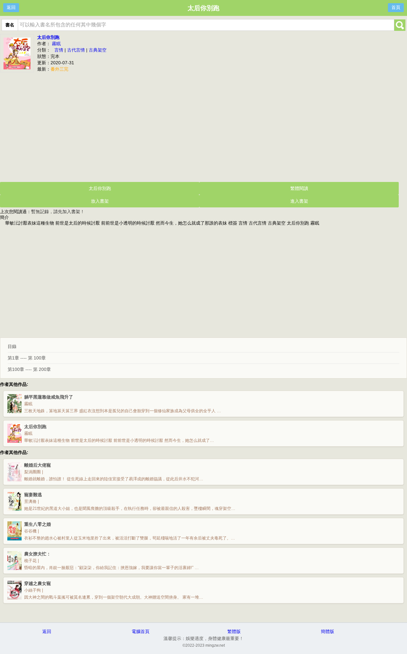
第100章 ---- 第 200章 (29, 369)
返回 (11, 7)
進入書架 (299, 201)
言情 (58, 49)
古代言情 (76, 49)
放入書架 (100, 201)
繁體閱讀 (299, 188)
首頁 (395, 7)
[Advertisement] (203, 126)
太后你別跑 (48, 37)
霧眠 (56, 43)
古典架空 (98, 49)
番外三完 (59, 69)
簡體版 (327, 631)
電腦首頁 (140, 631)
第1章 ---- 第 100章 (27, 357)
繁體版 (234, 631)
